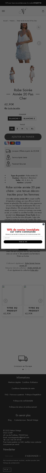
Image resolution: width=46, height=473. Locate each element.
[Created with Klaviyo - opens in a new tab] (23, 249)
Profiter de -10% (23, 242)
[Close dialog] (43, 224)
